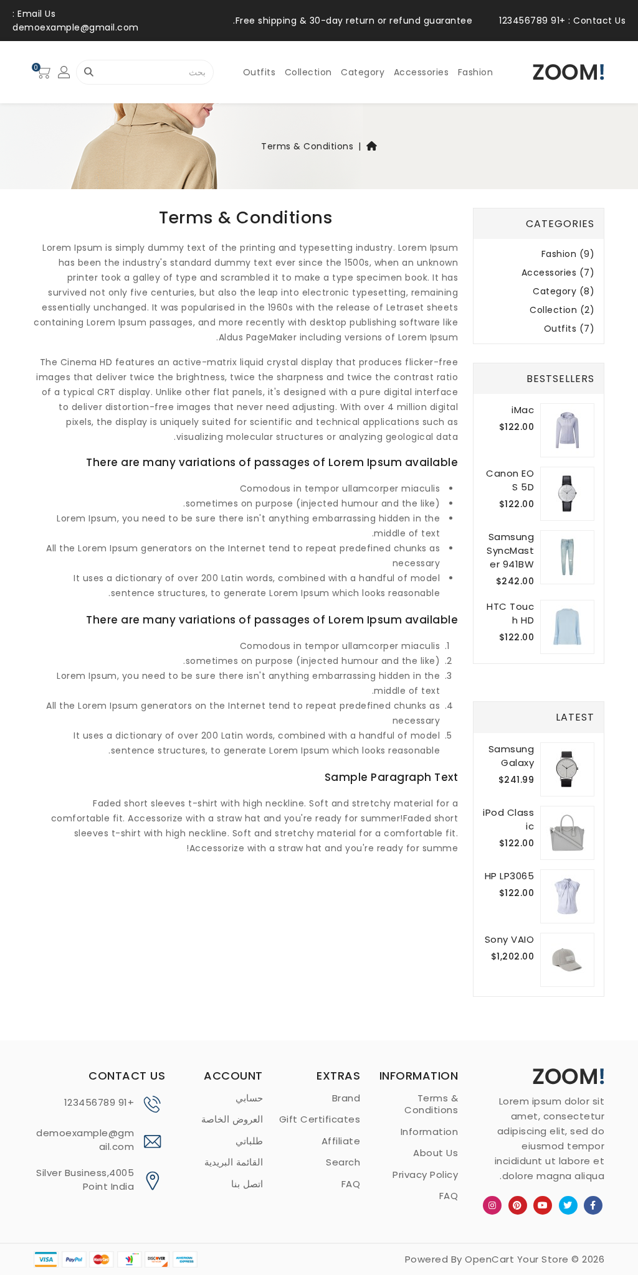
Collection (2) (562, 310)
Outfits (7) (569, 329)
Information (430, 1131)
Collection (308, 72)
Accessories (421, 72)
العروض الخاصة (232, 1119)
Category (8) (563, 291)
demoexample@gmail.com (85, 1139)
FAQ (449, 1195)
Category (362, 72)
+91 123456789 (99, 1102)
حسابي (249, 1098)
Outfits (259, 72)
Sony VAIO (510, 939)
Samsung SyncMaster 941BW (510, 550)
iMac (523, 409)
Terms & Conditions (307, 146)
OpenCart (489, 1259)
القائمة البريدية (233, 1162)
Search (343, 1162)
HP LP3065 (510, 875)
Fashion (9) (568, 254)
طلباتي (249, 1140)
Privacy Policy (425, 1174)
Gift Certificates (320, 1119)
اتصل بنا (247, 1183)
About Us (435, 1152)
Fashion (475, 72)
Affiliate (341, 1140)
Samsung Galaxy (511, 755)
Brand (346, 1098)
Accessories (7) (558, 273)
